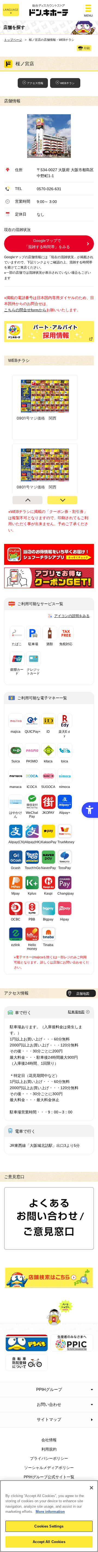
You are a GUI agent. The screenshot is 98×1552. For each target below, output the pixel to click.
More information (50, 1512)
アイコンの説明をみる (72, 616)
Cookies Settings (48, 1526)
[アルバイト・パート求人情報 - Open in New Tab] (49, 331)
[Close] (91, 1488)
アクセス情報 (35, 83)
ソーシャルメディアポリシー (49, 1467)
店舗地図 (82, 994)
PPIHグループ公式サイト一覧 (49, 1477)
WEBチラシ (67, 83)
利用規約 (49, 1449)
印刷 (87, 48)
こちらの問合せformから (25, 310)
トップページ (13, 39)
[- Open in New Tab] (49, 561)
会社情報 (49, 1440)
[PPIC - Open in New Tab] (72, 1348)
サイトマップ (49, 1419)
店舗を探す (49, 1277)
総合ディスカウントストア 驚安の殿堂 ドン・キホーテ (49, 10)
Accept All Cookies (49, 1542)
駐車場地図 (76, 1012)
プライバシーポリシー (49, 1458)
